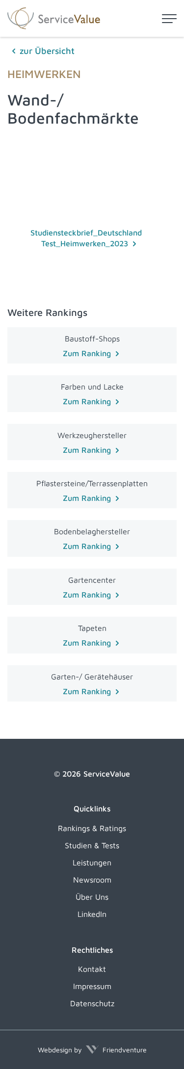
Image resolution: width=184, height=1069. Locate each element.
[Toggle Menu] (169, 18)
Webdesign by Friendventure (92, 1049)
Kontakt (92, 969)
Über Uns (92, 896)
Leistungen (92, 862)
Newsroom (92, 879)
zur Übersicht (47, 51)
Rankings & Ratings (92, 828)
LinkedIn (92, 914)
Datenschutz (92, 1003)
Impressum (92, 986)
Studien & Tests (92, 845)
